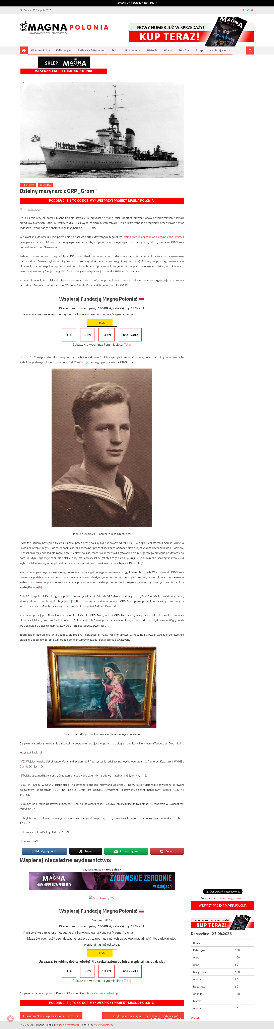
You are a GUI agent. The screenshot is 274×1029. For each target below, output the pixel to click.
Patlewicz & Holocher (91, 50)
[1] (127, 285)
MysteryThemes (103, 1025)
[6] (40, 587)
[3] (137, 558)
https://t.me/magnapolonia (229, 898)
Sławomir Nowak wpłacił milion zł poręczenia (52, 1016)
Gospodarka (132, 50)
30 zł (68, 334)
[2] (87, 362)
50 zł (87, 334)
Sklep (199, 50)
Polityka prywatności (67, 1025)
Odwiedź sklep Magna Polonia (64, 62)
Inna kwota (130, 334)
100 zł (106, 334)
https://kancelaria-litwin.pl (102, 993)
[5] (142, 563)
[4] (178, 558)
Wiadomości (39, 50)
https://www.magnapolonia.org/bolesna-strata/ (153, 237)
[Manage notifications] (10, 1018)
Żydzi (115, 50)
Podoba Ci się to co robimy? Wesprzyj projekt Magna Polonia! (101, 200)
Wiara (168, 50)
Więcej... (196, 1017)
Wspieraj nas (218, 50)
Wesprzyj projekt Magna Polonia (63, 71)
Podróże (184, 50)
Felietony (62, 50)
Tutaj (127, 344)
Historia (152, 50)
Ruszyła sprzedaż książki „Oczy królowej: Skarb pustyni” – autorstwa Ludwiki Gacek (146, 1016)
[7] (73, 601)
